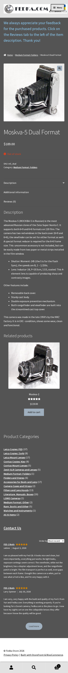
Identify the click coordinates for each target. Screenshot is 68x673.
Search (34, 667)
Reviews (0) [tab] (10, 201)
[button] (59, 68)
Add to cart (34, 412)
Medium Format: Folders (26, 55)
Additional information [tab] (16, 192)
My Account (11, 667)
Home (10, 55)
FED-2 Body (9, 544)
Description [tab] (10, 182)
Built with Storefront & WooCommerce (42, 654)
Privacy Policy (11, 654)
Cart (52, 665)
